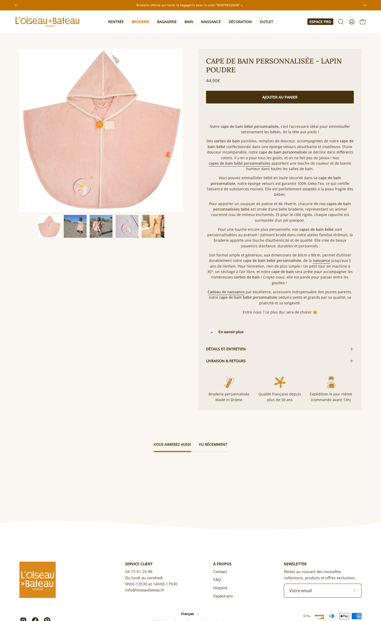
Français (187, 613)
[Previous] (16, 5)
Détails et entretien (226, 348)
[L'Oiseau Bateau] (48, 22)
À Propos (222, 564)
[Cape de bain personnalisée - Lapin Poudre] (49, 226)
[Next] (364, 5)
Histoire (220, 587)
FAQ (217, 579)
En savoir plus (231, 332)
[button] (116, 22)
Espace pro (320, 21)
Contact (220, 571)
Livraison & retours (226, 360)
